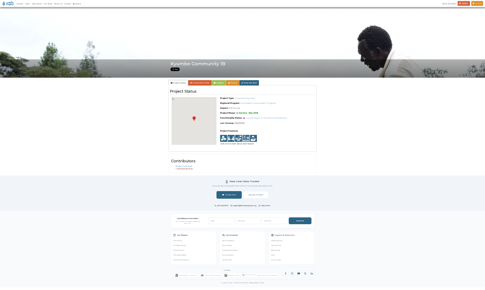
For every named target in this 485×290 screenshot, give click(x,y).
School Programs (227, 255)
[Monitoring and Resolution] (253, 138)
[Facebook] (285, 273)
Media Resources (276, 240)
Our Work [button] (48, 4)
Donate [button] (19, 4)
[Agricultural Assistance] (238, 138)
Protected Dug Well (245, 98)
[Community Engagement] (231, 138)
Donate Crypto (227, 260)
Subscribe (300, 221)
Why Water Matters (179, 255)
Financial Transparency (181, 260)
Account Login (276, 260)
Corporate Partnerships (229, 250)
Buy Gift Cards (227, 245)
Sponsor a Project (255, 195)
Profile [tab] (200, 83)
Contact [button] (67, 4)
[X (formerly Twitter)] (305, 273)
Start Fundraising (228, 240)
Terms (256, 283)
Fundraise (478, 3)
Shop (273, 255)
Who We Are (177, 240)
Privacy (251, 283)
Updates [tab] (219, 83)
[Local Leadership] (223, 138)
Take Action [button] (37, 4)
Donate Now (230, 195)
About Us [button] (58, 4)
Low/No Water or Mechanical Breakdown (266, 118)
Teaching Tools (276, 245)
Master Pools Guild (184, 166)
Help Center (265, 206)
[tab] (178, 83)
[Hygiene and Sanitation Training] (246, 138)
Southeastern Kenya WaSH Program (258, 103)
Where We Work (178, 250)
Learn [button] (27, 4)
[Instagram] (292, 273)
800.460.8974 (222, 206)
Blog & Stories (275, 250)
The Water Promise (179, 245)
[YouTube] (298, 273)
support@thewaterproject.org (244, 206)
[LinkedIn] (311, 273)
